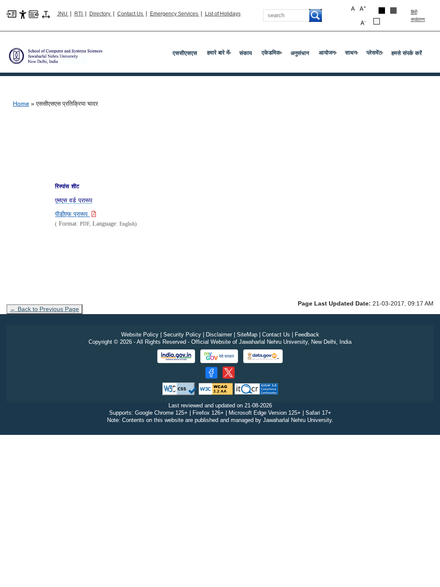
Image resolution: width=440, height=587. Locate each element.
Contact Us (130, 14)
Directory (100, 14)
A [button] (363, 8)
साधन (353, 54)
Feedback (307, 334)
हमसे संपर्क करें (406, 53)
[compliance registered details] (256, 388)
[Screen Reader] (34, 13)
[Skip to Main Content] (11, 13)
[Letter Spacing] (46, 14)
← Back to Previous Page (44, 309)
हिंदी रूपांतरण (418, 15)
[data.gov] (263, 356)
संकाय (245, 53)
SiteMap (247, 334)
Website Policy (140, 334)
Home (21, 103)
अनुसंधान (299, 53)
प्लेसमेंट (375, 54)
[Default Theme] (376, 21)
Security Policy (182, 334)
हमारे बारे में (220, 54)
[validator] (179, 388)
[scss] (60, 52)
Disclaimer (219, 334)
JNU (63, 14)
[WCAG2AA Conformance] (216, 388)
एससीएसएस (185, 53)
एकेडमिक (272, 54)
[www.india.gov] (176, 356)
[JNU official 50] (229, 373)
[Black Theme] (382, 10)
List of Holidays (223, 14)
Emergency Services (174, 14)
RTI (79, 14)
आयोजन (328, 54)
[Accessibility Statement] (22, 14)
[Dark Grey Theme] (393, 10)
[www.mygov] (219, 356)
